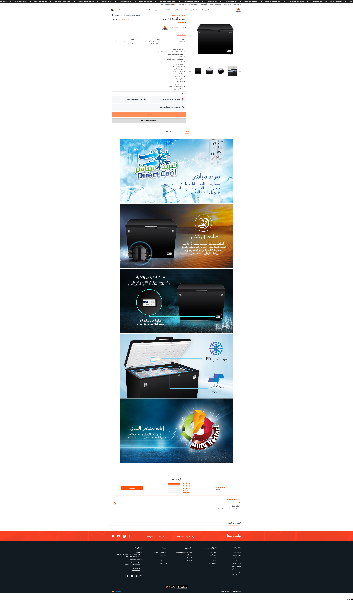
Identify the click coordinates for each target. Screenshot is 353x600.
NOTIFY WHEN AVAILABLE (149, 121)
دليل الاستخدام (177, 465)
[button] (182, 22)
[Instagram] (124, 537)
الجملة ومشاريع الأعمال (215, 4)
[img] (231, 499)
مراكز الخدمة (227, 4)
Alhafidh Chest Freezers (178, 15)
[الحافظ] (234, 10)
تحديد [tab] (179, 131)
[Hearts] (120, 10)
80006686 (136, 570)
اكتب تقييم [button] (132, 488)
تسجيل (172, 4)
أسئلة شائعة (204, 4)
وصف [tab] (187, 131)
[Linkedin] (113, 537)
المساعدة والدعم (193, 4)
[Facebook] (129, 537)
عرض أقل (183, 93)
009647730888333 (132, 565)
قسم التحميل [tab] (168, 131)
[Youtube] (118, 537)
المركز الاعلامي (237, 4)
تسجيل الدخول (165, 4)
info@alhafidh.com (154, 537)
